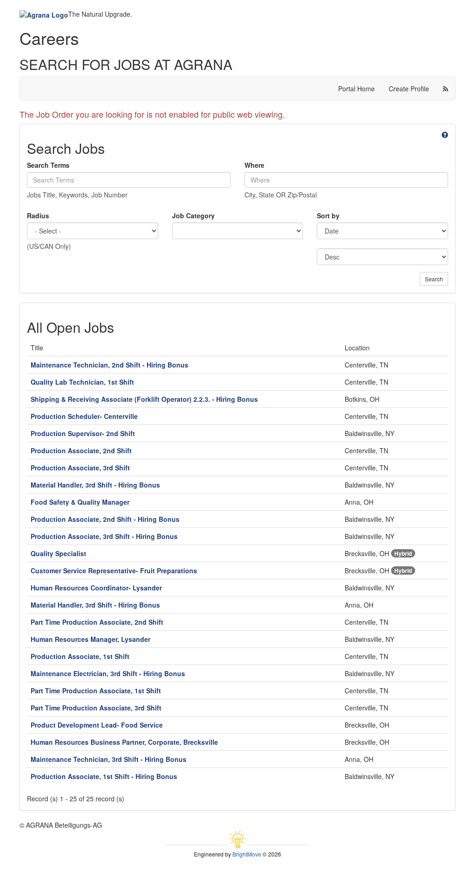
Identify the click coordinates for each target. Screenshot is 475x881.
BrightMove (246, 854)
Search (434, 279)
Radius (38, 215)
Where (254, 165)
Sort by (328, 215)
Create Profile (409, 88)
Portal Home (356, 88)
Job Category (193, 215)
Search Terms (48, 165)
